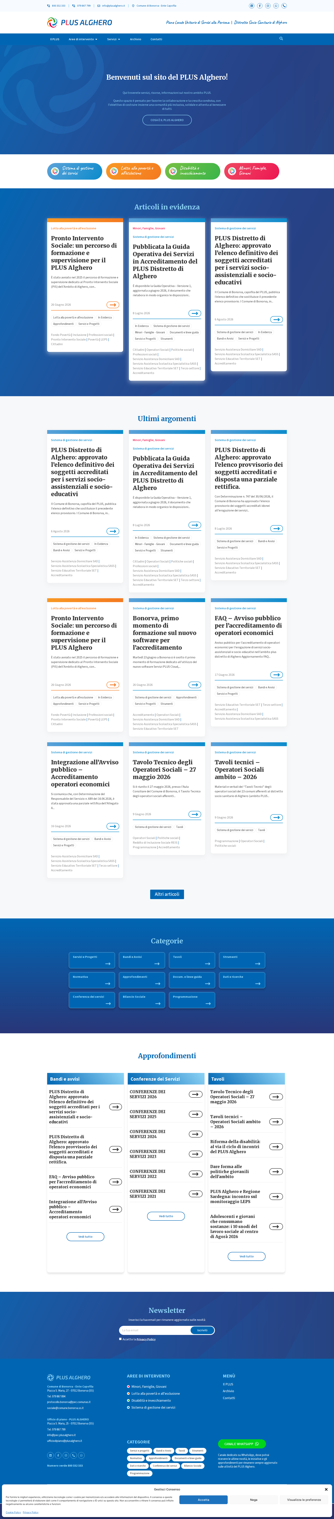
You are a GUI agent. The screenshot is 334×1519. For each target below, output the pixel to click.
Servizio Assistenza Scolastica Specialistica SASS (164, 364)
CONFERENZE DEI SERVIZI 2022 (147, 1174)
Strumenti (167, 339)
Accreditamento (143, 373)
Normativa (80, 977)
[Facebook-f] (259, 6)
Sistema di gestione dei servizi (77, 170)
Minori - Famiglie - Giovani (150, 332)
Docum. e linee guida (187, 977)
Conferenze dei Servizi (155, 1079)
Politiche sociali (181, 350)
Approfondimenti (63, 324)
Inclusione (79, 335)
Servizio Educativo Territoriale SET (156, 368)
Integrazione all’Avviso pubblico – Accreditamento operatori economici (84, 773)
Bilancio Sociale (134, 997)
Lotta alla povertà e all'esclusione (73, 318)
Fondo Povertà (61, 335)
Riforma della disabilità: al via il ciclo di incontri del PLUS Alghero (235, 1146)
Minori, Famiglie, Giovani (252, 170)
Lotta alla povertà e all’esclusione (137, 170)
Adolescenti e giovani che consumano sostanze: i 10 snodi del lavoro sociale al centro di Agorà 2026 (234, 1226)
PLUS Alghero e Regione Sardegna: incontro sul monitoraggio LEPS (235, 1196)
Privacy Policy (30, 1512)
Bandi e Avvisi (225, 339)
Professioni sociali (101, 335)
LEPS (104, 339)
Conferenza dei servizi (88, 997)
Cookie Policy (13, 1512)
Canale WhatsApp (238, 1443)
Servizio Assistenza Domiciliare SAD (156, 359)
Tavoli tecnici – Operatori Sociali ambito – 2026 (239, 770)
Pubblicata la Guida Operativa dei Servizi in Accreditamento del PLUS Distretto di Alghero (165, 261)
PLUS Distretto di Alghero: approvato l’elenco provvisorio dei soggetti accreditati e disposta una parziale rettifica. (249, 468)
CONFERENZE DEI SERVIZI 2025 (147, 1114)
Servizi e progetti (139, 1450)
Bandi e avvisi (65, 1079)
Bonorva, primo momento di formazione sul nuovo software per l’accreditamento (164, 632)
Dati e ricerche (233, 977)
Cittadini (57, 344)
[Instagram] (268, 6)
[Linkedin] (251, 6)
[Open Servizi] (119, 39)
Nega (253, 1500)
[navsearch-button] (281, 39)
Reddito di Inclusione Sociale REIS (155, 843)
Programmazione (144, 847)
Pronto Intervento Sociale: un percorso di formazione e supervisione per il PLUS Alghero (84, 253)
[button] (326, 1489)
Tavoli (179, 827)
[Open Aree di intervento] (96, 39)
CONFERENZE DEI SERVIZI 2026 (147, 1094)
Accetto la (139, 1339)
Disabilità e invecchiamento (192, 170)
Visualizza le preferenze (304, 1500)
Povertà (93, 339)
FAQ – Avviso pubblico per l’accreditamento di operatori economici (248, 625)
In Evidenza (105, 318)
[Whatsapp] (276, 6)
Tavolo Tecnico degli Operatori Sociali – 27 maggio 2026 (164, 770)
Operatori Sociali (158, 350)
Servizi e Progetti (88, 324)
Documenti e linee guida (184, 332)
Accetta (203, 1500)
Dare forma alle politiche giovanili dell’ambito (229, 1171)
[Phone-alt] (284, 6)
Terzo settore (190, 368)
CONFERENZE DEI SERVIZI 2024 (147, 1134)
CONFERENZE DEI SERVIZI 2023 (147, 1154)
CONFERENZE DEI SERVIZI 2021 (147, 1194)
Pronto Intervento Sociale (68, 339)
